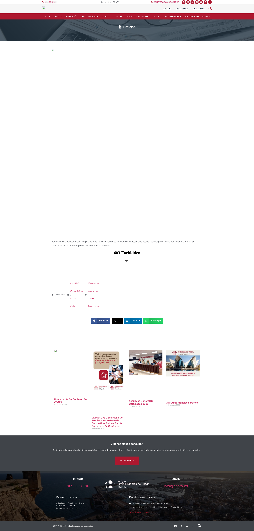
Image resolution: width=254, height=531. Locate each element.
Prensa (73, 298)
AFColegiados (93, 283)
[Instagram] (192, 2)
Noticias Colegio (76, 291)
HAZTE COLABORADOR (137, 16)
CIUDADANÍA (199, 9)
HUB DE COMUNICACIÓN (66, 16)
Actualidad (74, 283)
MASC (48, 16)
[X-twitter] (188, 2)
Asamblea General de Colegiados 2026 (141, 402)
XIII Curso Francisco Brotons (182, 402)
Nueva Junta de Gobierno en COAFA (70, 401)
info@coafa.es (176, 486)
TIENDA (156, 16)
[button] (100, 321)
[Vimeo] (205, 2)
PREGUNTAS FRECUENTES (197, 16)
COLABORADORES (172, 16)
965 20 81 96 (78, 486)
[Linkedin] (197, 2)
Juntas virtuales (94, 306)
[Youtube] (201, 2)
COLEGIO (167, 9)
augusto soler (93, 291)
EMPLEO (106, 16)
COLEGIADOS (182, 9)
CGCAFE (119, 16)
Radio (72, 306)
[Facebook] (183, 2)
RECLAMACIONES (90, 16)
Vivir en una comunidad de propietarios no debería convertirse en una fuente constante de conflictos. (107, 422)
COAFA (91, 298)
